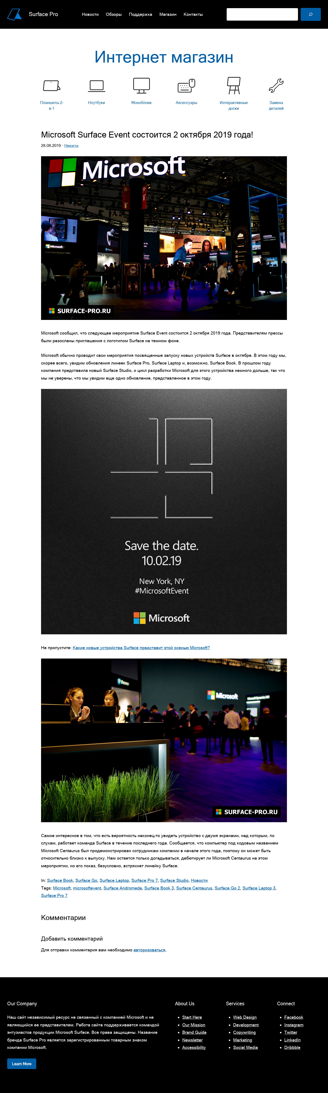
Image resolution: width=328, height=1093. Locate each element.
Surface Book (60, 880)
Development (246, 1024)
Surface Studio (174, 880)
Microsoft (62, 888)
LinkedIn (292, 1039)
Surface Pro (43, 14)
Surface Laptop (114, 880)
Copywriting (244, 1032)
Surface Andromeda (122, 888)
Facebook (293, 1017)
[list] (164, 95)
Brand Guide (194, 1032)
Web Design (245, 1017)
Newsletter (192, 1039)
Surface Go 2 (227, 888)
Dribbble (292, 1047)
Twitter (290, 1032)
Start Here (192, 1017)
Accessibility (194, 1047)
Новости (199, 880)
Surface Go (86, 880)
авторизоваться (149, 949)
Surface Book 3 (159, 888)
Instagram (294, 1024)
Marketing (242, 1039)
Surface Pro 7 (144, 880)
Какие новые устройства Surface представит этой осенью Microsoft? (141, 647)
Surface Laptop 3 (259, 888)
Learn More (21, 1064)
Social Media (245, 1047)
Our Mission (193, 1024)
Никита (71, 145)
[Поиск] (311, 14)
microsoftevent (87, 888)
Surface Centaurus (194, 888)
